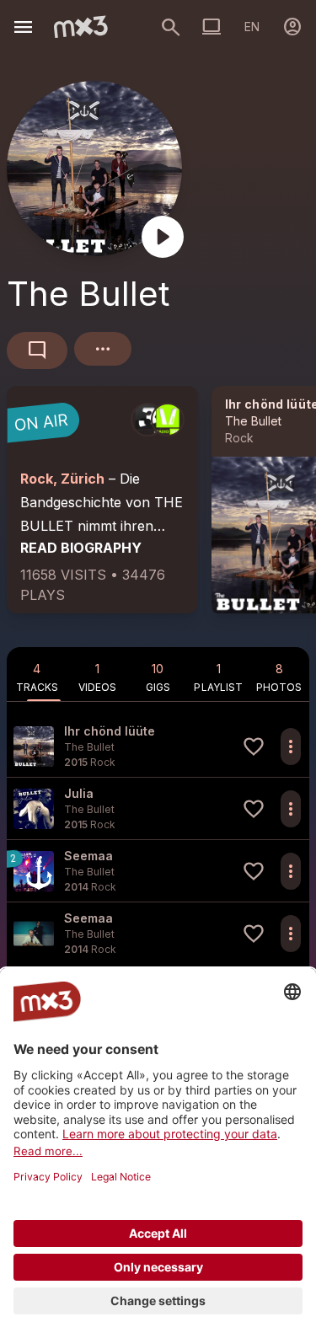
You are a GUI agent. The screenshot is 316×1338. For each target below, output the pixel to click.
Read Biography (81, 547)
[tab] (37, 674)
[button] (158, 746)
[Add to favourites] (253, 746)
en (252, 26)
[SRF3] (147, 419)
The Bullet (253, 421)
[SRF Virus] (168, 419)
